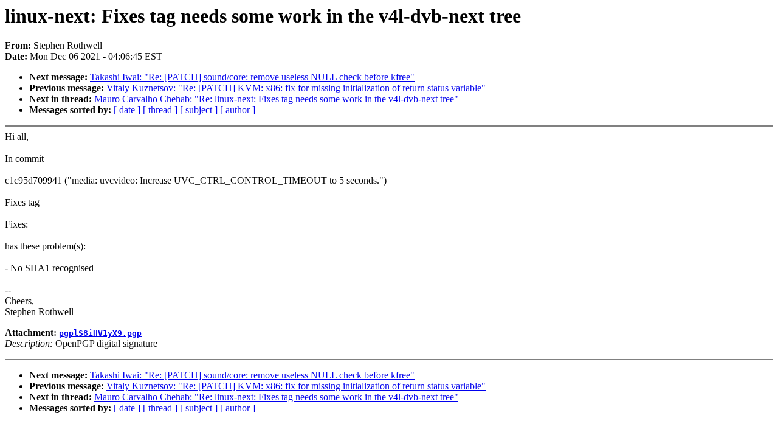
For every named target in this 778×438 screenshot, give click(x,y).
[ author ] (237, 110)
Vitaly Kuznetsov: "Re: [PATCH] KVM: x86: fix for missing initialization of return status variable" (296, 88)
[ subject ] (199, 110)
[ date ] (127, 110)
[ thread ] (160, 110)
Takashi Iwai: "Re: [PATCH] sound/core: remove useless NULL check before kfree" (252, 77)
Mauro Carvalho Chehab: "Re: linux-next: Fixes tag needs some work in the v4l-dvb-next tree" (276, 99)
